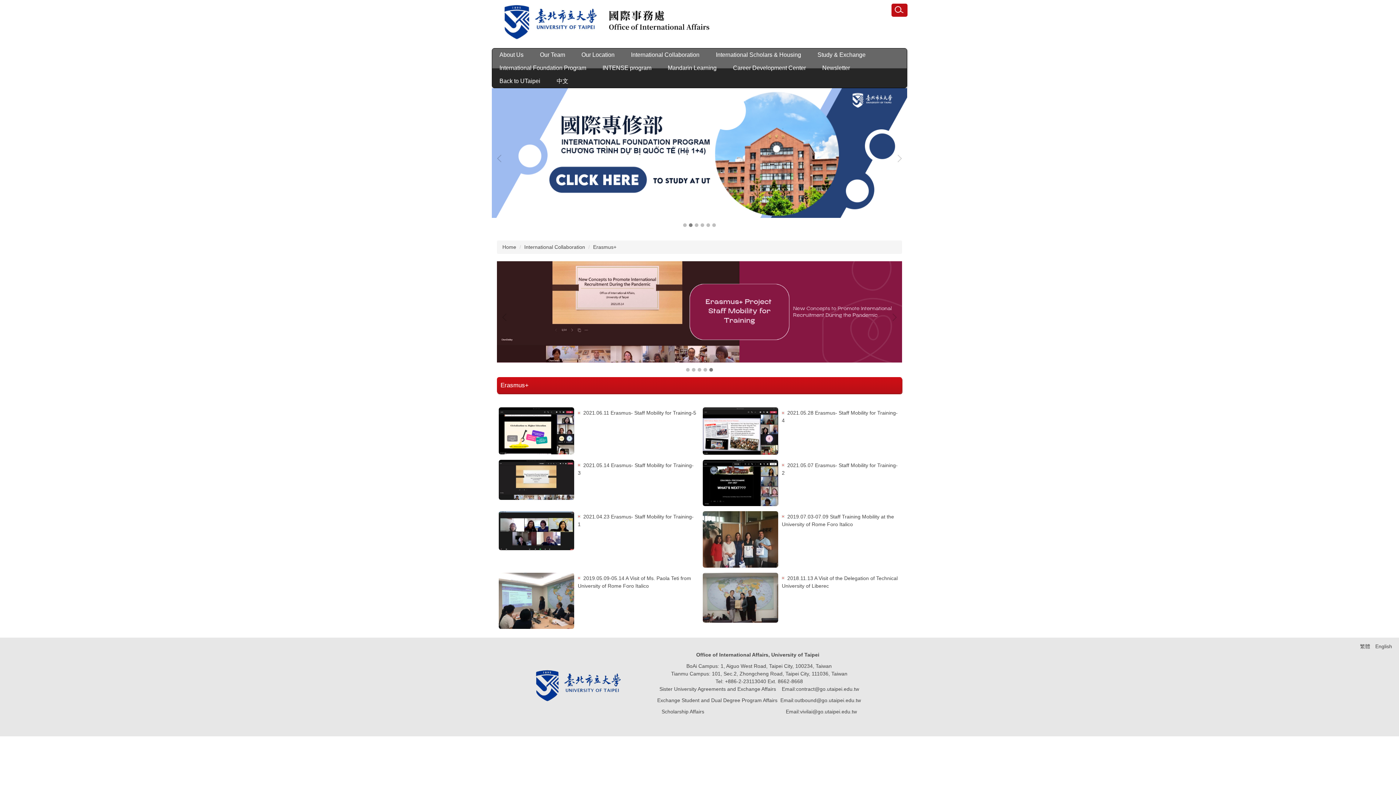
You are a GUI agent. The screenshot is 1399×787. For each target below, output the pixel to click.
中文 (562, 81)
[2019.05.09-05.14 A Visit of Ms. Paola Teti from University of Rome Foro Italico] (536, 601)
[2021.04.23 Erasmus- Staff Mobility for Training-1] (536, 530)
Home (509, 247)
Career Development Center (769, 68)
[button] (501, 158)
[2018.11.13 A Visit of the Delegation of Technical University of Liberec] (740, 598)
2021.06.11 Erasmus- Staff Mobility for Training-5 (639, 413)
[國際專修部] (699, 153)
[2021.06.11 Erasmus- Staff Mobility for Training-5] (536, 430)
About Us (511, 55)
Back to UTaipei (519, 81)
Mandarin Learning (692, 68)
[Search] (899, 10)
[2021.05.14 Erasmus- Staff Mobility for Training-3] (536, 480)
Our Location (598, 55)
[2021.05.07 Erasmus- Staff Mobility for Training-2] (740, 483)
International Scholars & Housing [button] (758, 55)
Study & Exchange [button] (842, 55)
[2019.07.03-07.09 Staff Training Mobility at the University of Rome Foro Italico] (740, 539)
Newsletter (836, 68)
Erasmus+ (604, 247)
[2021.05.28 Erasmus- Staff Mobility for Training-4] (740, 430)
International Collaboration (554, 247)
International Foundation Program (542, 68)
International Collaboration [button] (665, 55)
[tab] (685, 225)
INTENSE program (627, 68)
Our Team (552, 55)
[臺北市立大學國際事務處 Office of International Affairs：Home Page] (601, 23)
